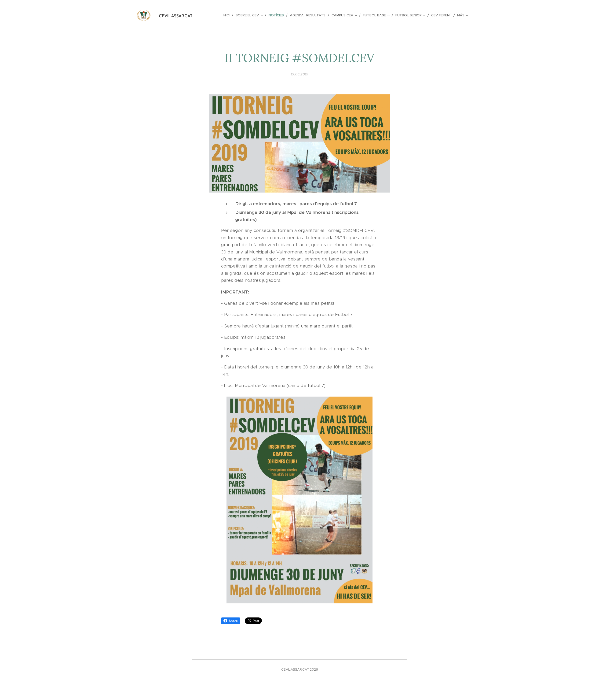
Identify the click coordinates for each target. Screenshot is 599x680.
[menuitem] (227, 15)
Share (233, 621)
